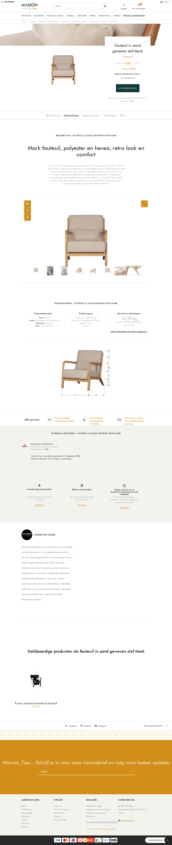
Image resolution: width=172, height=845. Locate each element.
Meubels (70, 16)
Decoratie (39, 16)
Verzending (109, 115)
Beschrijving (53, 115)
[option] (86, 240)
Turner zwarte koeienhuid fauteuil (36, 703)
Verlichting (104, 16)
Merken (116, 16)
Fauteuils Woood (86, 323)
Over (123, 115)
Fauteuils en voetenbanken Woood (74, 21)
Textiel (93, 16)
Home (24, 21)
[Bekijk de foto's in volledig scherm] (144, 203)
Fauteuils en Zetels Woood (48, 21)
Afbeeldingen (71, 115)
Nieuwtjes (26, 16)
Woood (32, 21)
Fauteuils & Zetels (55, 16)
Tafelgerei (82, 16)
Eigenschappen (91, 115)
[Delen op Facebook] (27, 210)
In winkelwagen (128, 88)
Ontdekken (39, 505)
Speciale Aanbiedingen (134, 16)
